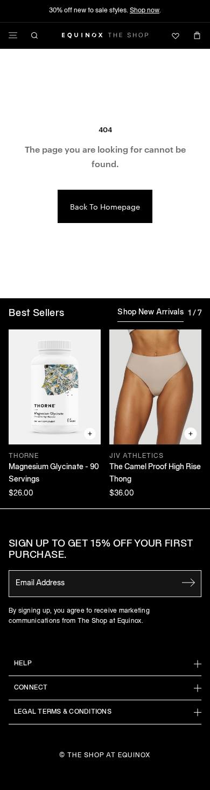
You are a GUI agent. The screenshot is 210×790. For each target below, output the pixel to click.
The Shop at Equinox (109, 755)
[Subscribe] (188, 583)
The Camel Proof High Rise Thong (155, 473)
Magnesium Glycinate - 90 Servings (54, 473)
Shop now (144, 10)
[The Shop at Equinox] (105, 35)
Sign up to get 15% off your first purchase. (101, 550)
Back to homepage (105, 206)
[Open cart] (197, 35)
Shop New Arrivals (150, 312)
